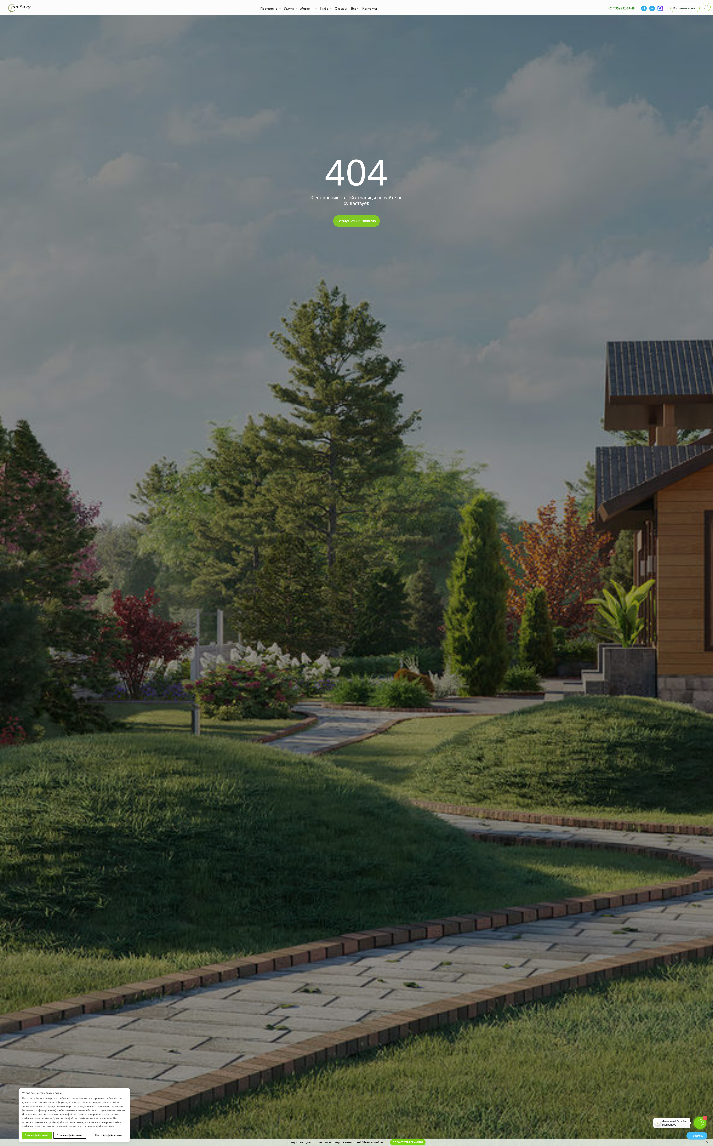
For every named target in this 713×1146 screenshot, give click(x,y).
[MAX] (660, 8)
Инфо (324, 8)
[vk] (652, 8)
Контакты (369, 8)
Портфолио (269, 8)
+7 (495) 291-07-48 (621, 8)
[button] (685, 8)
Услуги (289, 8)
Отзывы (341, 8)
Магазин (307, 8)
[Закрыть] (707, 1142)
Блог (354, 8)
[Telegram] (644, 8)
